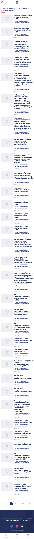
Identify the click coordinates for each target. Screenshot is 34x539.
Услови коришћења (25, 518)
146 (23, 504)
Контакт (25, 520)
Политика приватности (9, 518)
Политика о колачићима (13, 520)
